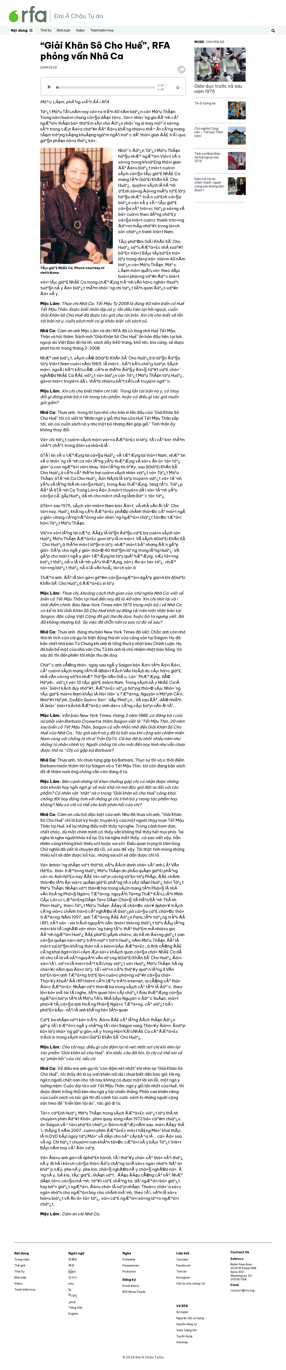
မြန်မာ (72, 1271)
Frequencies (130, 1265)
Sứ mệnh (182, 1312)
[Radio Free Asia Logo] (56, 13)
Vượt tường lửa (186, 1330)
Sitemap (182, 1342)
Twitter (181, 1271)
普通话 (72, 1259)
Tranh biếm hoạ (102, 30)
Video (80, 30)
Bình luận (63, 30)
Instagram (183, 1277)
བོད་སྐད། (72, 1295)
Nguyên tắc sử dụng (190, 1318)
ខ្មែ (69, 1289)
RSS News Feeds (133, 1291)
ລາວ (71, 1283)
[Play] (51, 87)
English (73, 1313)
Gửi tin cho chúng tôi (190, 1283)
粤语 (71, 1265)
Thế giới (19, 1265)
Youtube (182, 1259)
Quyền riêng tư (186, 1324)
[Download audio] (178, 87)
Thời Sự (45, 30)
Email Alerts (130, 1285)
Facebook (183, 1265)
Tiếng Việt (75, 1307)
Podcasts (129, 1271)
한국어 (72, 1277)
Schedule (128, 1259)
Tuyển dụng (184, 1336)
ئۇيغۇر (72, 1301)
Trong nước (22, 1259)
